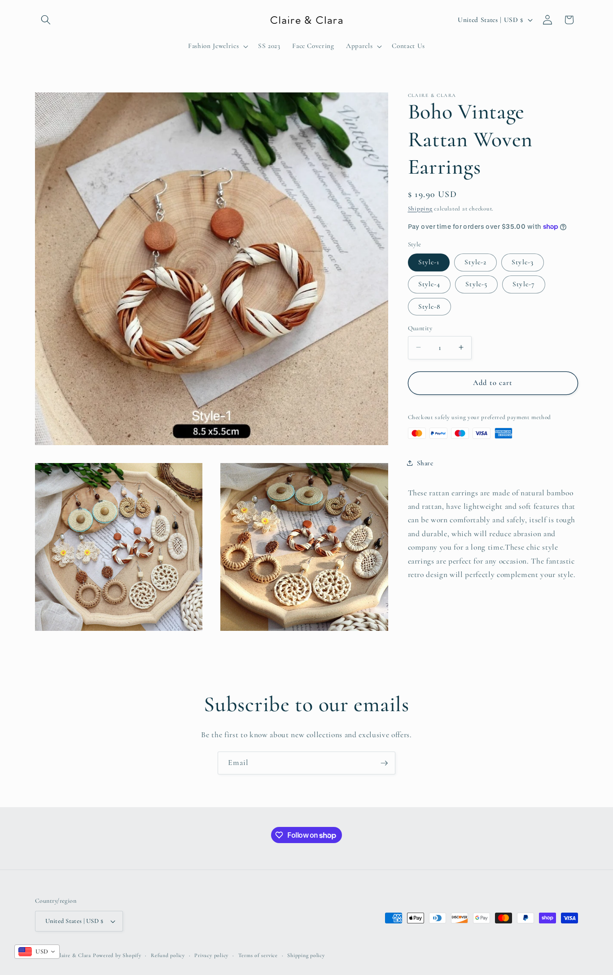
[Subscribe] (384, 763)
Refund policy (168, 955)
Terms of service (258, 955)
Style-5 (476, 284)
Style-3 (523, 262)
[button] (46, 20)
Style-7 (523, 284)
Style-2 (475, 262)
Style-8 (429, 306)
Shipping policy (306, 955)
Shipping (420, 208)
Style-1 (429, 262)
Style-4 (429, 284)
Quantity (420, 328)
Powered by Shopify (117, 955)
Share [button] (425, 463)
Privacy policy (211, 955)
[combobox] (37, 951)
